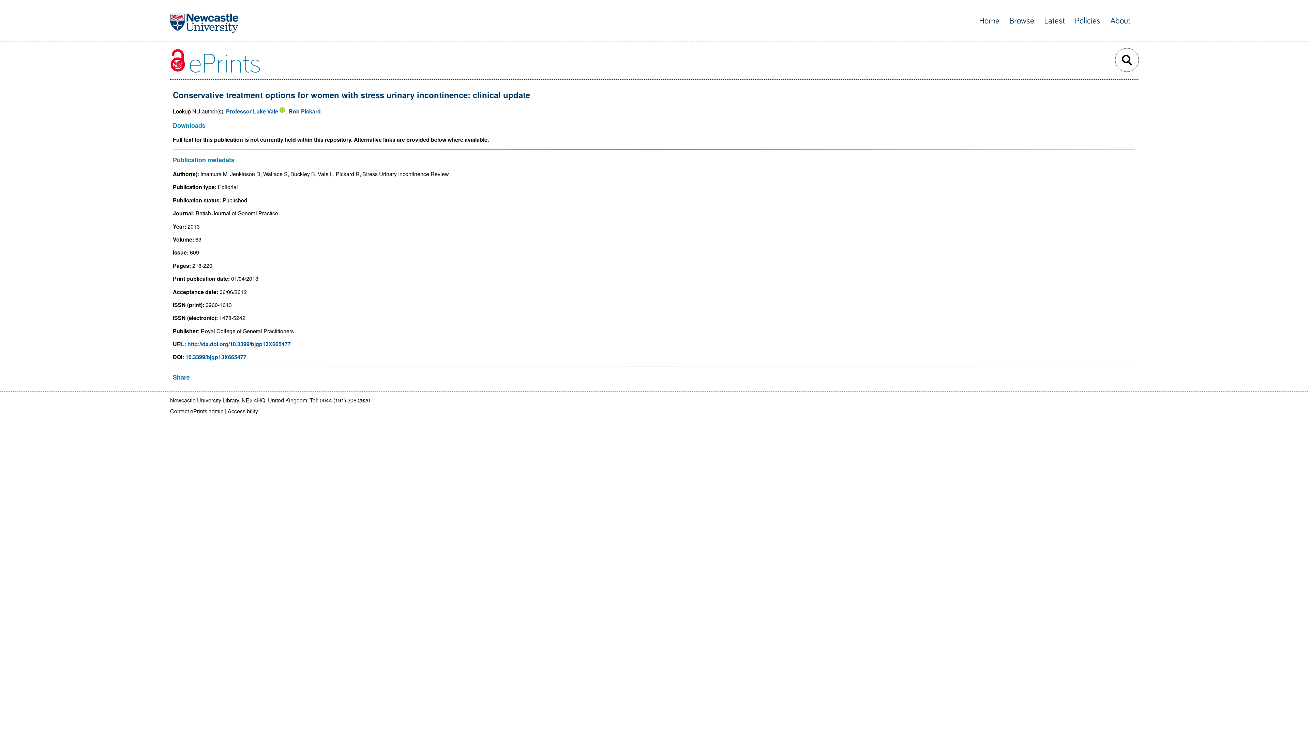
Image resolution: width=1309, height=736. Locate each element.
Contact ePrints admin (197, 411)
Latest (1054, 21)
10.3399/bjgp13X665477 (215, 357)
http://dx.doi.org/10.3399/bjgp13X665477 (239, 344)
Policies (1087, 21)
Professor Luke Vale (252, 111)
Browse (1021, 21)
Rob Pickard (305, 111)
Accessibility (243, 411)
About (1120, 21)
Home (989, 21)
